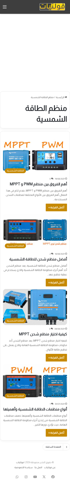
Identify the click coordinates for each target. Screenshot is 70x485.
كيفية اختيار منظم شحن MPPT (43, 334)
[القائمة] (5, 8)
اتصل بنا (38, 467)
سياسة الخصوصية (23, 467)
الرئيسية (60, 97)
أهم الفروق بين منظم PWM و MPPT (38, 184)
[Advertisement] (35, 53)
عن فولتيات (50, 467)
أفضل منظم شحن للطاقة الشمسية (38, 259)
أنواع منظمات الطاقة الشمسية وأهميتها (35, 409)
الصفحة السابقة (53, 446)
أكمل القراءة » (56, 207)
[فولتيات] (52, 7)
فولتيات (20, 462)
